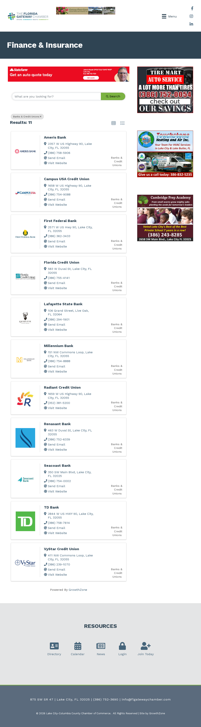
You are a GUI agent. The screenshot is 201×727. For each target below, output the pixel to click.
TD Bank (51, 507)
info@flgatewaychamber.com (146, 699)
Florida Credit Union (61, 262)
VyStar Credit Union (61, 549)
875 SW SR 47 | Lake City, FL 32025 (60, 699)
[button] (114, 123)
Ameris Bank (55, 137)
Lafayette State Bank (63, 304)
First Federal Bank (60, 221)
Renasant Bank (57, 424)
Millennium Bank (58, 346)
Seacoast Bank (57, 465)
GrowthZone (78, 590)
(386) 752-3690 (105, 699)
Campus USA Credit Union (66, 179)
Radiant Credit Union (62, 387)
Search (115, 96)
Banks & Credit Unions (26, 116)
